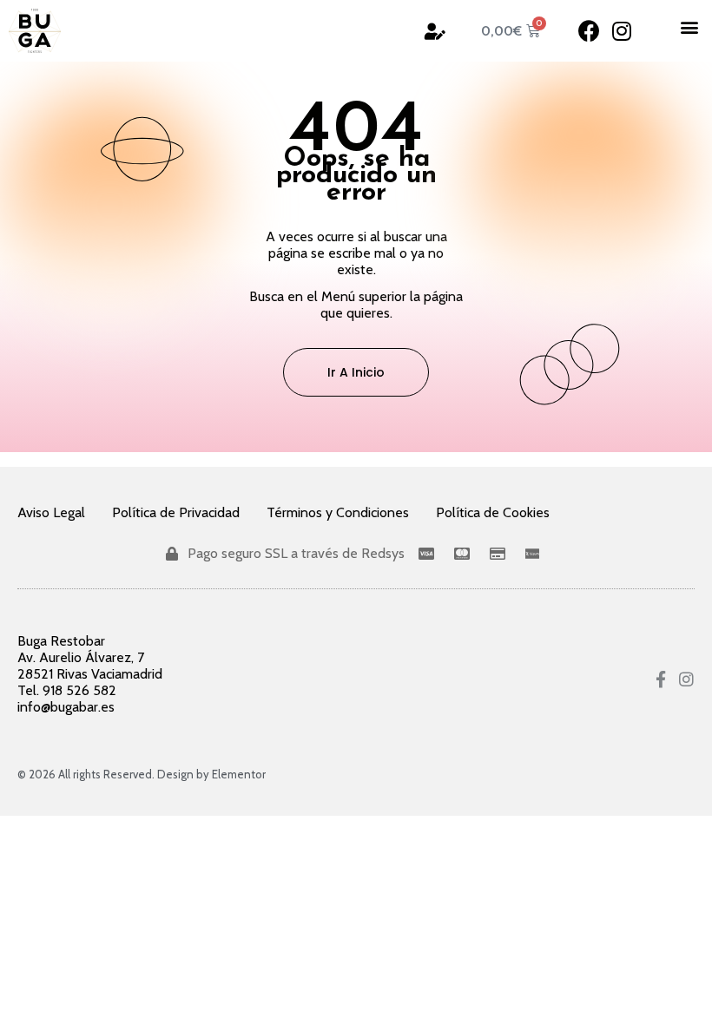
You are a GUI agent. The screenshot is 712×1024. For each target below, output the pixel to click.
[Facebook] (589, 31)
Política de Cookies (493, 512)
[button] (689, 26)
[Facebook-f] (661, 679)
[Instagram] (621, 31)
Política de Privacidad (176, 512)
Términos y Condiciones (338, 512)
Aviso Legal (51, 512)
